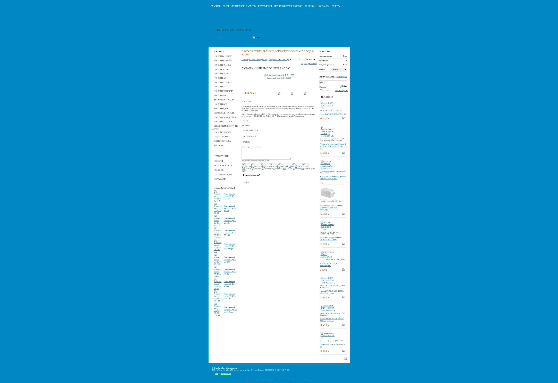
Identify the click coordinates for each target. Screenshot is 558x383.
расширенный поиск (223, 41)
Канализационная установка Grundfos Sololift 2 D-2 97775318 (331, 207)
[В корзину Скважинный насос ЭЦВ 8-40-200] (279, 94)
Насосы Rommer (222, 65)
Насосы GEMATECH (223, 121)
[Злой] (291, 166)
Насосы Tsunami (222, 132)
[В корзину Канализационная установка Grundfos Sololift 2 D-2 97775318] (343, 214)
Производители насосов (288, 6)
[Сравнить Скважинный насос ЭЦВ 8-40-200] (292, 94)
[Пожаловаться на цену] (305, 94)
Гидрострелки (221, 136)
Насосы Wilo (220, 87)
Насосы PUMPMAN (223, 60)
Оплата (336, 6)
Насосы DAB (220, 78)
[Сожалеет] (287, 169)
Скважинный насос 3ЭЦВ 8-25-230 (230, 259)
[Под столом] (256, 166)
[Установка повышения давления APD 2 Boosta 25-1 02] (328, 168)
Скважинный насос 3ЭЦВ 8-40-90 (230, 284)
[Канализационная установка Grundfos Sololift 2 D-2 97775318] (328, 198)
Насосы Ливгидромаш (225, 117)
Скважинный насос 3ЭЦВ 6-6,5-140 (230, 196)
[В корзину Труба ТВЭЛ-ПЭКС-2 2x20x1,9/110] (343, 270)
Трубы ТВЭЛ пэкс (222, 141)
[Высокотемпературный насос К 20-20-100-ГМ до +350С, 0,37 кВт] (328, 136)
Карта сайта (220, 179)
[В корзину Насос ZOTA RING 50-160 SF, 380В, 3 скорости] (343, 325)
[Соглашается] (267, 169)
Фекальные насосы (224, 100)
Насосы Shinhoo (222, 69)
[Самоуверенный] (284, 164)
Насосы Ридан (221, 108)
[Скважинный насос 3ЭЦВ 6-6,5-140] (217, 201)
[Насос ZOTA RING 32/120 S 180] (328, 108)
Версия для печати (309, 64)
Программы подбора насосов (239, 6)
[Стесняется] (297, 164)
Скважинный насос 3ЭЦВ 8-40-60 (230, 271)
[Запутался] (256, 169)
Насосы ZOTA (220, 104)
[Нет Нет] (297, 169)
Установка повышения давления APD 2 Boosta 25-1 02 (333, 177)
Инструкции (265, 6)
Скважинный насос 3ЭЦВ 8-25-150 (230, 232)
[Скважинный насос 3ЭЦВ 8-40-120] (217, 301)
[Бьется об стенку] (308, 169)
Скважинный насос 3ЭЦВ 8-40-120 (230, 296)
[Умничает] (246, 169)
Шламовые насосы (224, 113)
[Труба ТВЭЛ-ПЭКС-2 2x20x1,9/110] (328, 257)
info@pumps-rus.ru (221, 25)
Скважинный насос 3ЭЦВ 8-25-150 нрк (230, 246)
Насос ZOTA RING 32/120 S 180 (333, 114)
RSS (216, 374)
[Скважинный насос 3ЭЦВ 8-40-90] (217, 289)
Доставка (310, 6)
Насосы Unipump (222, 74)
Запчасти (218, 145)
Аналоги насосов (223, 165)
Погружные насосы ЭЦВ (279, 60)
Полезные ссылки (223, 174)
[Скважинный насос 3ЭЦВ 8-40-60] (217, 276)
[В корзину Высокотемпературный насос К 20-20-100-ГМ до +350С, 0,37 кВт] (343, 153)
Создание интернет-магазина (258, 381)
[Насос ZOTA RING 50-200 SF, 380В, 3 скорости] (328, 283)
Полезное (218, 170)
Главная (215, 6)
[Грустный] (265, 164)
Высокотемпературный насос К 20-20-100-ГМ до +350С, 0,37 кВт (333, 146)
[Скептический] (248, 171)
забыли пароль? (341, 91)
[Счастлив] (246, 166)
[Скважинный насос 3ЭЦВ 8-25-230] (217, 264)
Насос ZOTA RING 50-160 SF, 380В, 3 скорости (332, 319)
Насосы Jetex (221, 95)
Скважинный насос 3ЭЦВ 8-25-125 (230, 220)
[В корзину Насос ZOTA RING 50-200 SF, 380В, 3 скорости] (343, 298)
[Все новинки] (346, 359)
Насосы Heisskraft (223, 91)
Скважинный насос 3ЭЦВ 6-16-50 (230, 208)
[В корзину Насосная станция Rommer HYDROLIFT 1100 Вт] (343, 244)
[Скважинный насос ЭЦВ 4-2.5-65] (328, 338)
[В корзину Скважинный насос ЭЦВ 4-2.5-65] (343, 351)
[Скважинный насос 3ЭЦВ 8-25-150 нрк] (217, 252)
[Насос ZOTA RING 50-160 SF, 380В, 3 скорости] (328, 310)
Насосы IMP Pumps (223, 56)
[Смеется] (246, 164)
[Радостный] (278, 169)
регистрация (342, 77)
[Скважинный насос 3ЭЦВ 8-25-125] (217, 225)
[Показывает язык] (301, 166)
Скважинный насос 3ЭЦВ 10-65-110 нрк (230, 309)
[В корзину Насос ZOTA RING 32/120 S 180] (343, 119)
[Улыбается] (255, 164)
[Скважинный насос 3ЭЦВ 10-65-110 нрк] (217, 315)
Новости (218, 161)
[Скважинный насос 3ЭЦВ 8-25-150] (217, 237)
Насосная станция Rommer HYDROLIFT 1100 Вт (331, 238)
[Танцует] (306, 164)
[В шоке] (273, 164)
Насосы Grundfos (223, 82)
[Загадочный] (282, 166)
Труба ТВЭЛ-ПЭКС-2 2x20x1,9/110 (329, 264)
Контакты (323, 6)
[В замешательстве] (269, 166)
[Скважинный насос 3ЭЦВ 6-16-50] (217, 213)
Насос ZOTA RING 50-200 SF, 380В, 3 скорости (332, 292)
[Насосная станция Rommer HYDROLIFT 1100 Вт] (328, 229)
